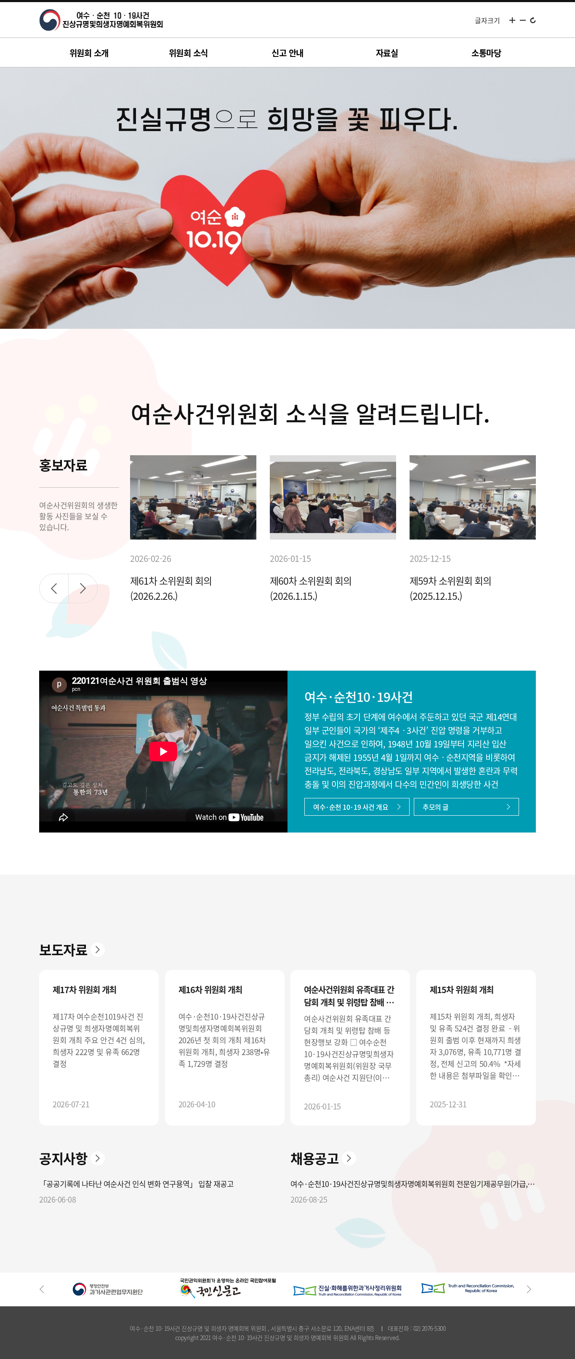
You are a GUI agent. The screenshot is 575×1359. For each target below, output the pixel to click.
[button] (46, 1289)
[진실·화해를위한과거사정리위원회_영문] (467, 1288)
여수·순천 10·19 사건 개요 (350, 807)
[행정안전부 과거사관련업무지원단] (108, 1288)
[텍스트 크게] (512, 20)
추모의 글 (436, 807)
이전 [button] (54, 588)
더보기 (98, 950)
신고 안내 (287, 53)
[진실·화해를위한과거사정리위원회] (347, 1288)
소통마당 (486, 53)
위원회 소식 (188, 53)
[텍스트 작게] (523, 20)
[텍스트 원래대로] (533, 20)
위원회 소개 (89, 53)
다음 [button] (83, 588)
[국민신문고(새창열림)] (228, 1288)
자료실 (387, 53)
